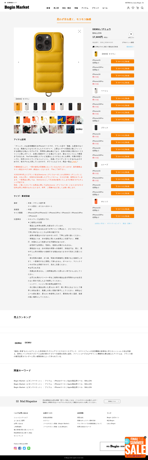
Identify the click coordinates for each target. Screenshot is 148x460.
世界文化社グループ (84, 426)
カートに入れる (123, 61)
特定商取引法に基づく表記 (23, 433)
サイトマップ (18, 436)
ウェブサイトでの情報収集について (89, 423)
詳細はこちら (112, 401)
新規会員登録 (47, 417)
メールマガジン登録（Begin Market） (56, 423)
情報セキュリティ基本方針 (86, 420)
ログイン (46, 420)
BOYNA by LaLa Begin (133, 2)
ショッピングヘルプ (21, 417)
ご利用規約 (18, 426)
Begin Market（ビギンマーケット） (28, 381)
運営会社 (80, 417)
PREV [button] (18, 62)
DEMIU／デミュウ (101, 29)
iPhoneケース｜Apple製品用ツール (69, 381)
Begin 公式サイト (113, 417)
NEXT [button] (79, 62)
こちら (74, 162)
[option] (48, 64)
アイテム (48, 381)
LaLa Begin (111, 423)
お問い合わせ (18, 423)
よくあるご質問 (19, 420)
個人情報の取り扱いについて (24, 430)
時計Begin (110, 420)
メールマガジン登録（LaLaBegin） (55, 426)
